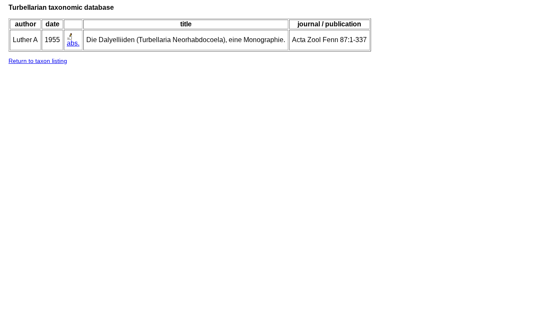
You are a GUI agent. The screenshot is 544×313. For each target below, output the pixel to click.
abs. (73, 43)
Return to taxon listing (37, 60)
